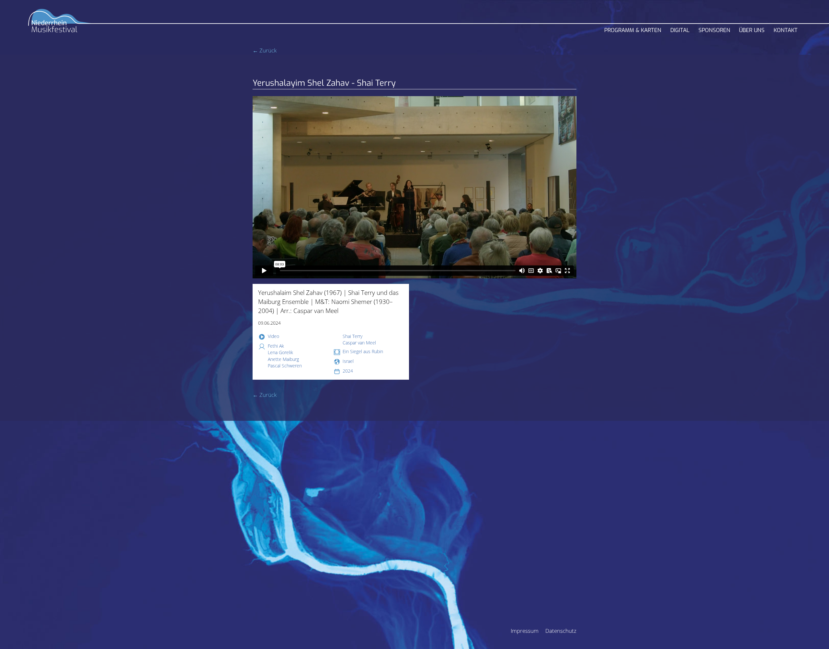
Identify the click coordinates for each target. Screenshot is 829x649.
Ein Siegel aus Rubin (363, 351)
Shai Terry (352, 336)
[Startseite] (60, 23)
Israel (348, 361)
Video (273, 336)
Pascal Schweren (285, 366)
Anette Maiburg (283, 359)
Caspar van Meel (359, 343)
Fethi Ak (276, 346)
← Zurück (265, 50)
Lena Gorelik (280, 352)
